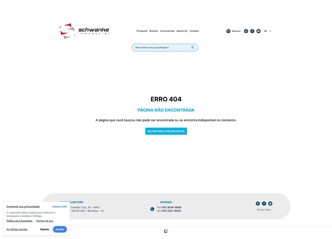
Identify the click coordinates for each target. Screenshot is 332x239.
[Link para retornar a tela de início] (166, 9)
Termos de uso (44, 220)
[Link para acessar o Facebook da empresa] (264, 203)
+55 (169, 207)
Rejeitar (44, 229)
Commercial (167, 30)
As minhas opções (16, 229)
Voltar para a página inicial (166, 131)
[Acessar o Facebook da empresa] (252, 31)
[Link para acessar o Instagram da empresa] (258, 203)
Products (142, 30)
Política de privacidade (19, 220)
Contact (194, 30)
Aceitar (60, 229)
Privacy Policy (264, 209)
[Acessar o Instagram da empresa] (246, 31)
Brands (154, 30)
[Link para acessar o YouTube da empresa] (270, 203)
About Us (182, 30)
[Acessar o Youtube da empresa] (258, 31)
